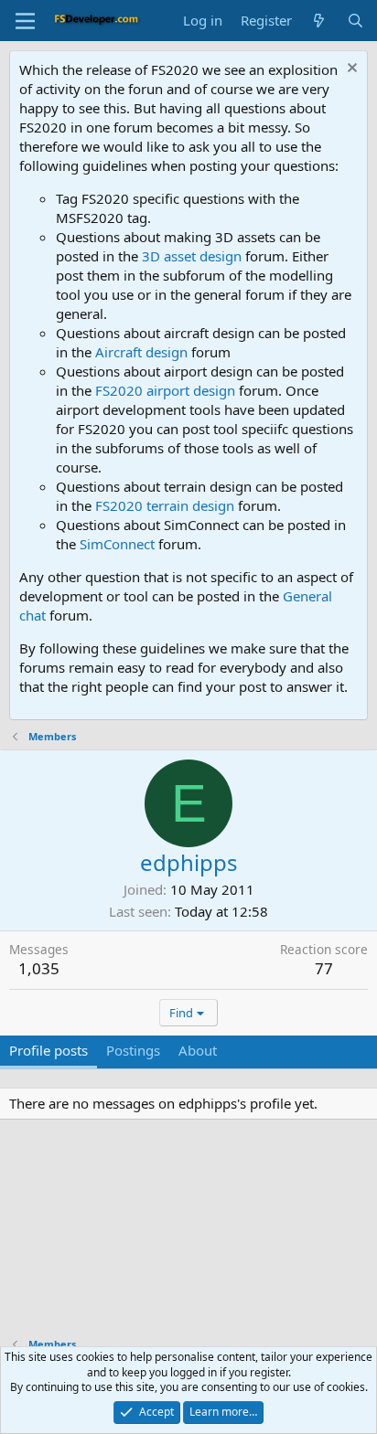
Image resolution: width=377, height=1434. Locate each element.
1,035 (38, 968)
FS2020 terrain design (164, 505)
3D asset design (192, 256)
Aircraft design (141, 352)
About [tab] (197, 1050)
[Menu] (25, 21)
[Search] (355, 20)
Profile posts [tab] (48, 1050)
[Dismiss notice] (350, 70)
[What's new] (319, 20)
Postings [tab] (133, 1050)
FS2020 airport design (165, 390)
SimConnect (117, 544)
